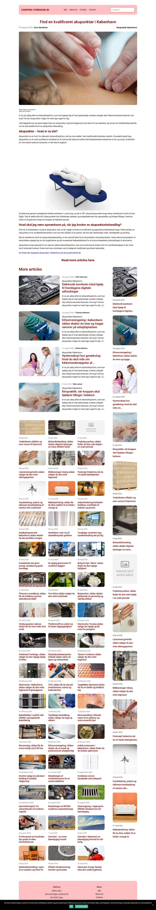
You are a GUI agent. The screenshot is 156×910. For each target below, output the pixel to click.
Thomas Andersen (82, 313)
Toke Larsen (77, 384)
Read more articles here (78, 260)
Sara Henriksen (41, 27)
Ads (65, 10)
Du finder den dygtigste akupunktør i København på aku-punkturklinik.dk (50, 253)
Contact (92, 10)
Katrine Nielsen (81, 348)
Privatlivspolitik (81, 906)
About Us (73, 10)
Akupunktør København (126, 27)
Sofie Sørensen (81, 277)
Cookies (83, 10)
